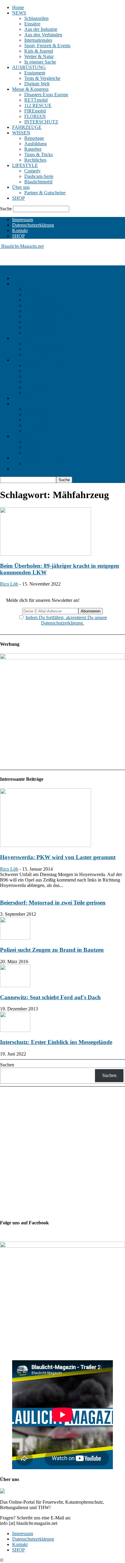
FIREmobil (35, 110)
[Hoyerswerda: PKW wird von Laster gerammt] (45, 845)
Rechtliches (35, 160)
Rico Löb (9, 583)
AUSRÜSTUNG (29, 67)
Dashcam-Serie (38, 176)
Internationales (38, 40)
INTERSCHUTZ (41, 121)
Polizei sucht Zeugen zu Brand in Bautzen (52, 950)
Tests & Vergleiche (42, 78)
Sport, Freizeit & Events (47, 45)
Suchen (7, 1064)
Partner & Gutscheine (45, 192)
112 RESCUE (38, 105)
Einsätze (32, 23)
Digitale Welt (36, 83)
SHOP (18, 198)
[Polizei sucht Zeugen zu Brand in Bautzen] (15, 938)
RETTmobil (36, 100)
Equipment (34, 72)
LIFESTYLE (25, 165)
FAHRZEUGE (27, 127)
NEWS (19, 12)
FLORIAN (35, 116)
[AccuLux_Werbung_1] (62, 657)
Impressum (22, 219)
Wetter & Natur (39, 56)
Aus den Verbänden (43, 34)
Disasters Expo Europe (46, 94)
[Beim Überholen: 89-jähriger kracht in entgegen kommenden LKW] (45, 554)
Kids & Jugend (38, 51)
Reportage (34, 138)
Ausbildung (35, 143)
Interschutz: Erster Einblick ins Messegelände (56, 1042)
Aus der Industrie (40, 29)
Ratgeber (33, 149)
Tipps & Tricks (38, 154)
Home (18, 7)
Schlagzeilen (36, 18)
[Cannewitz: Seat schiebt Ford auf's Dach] (15, 985)
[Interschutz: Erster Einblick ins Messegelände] (15, 1030)
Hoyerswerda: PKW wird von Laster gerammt (58, 857)
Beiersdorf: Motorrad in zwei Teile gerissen (53, 902)
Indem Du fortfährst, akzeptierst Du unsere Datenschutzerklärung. (66, 620)
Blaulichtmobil (38, 181)
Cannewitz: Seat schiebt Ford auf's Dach (50, 997)
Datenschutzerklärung (33, 225)
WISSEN (21, 132)
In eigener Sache (40, 61)
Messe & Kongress (30, 89)
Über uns (21, 187)
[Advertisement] (48, 256)
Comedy (32, 170)
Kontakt (20, 230)
